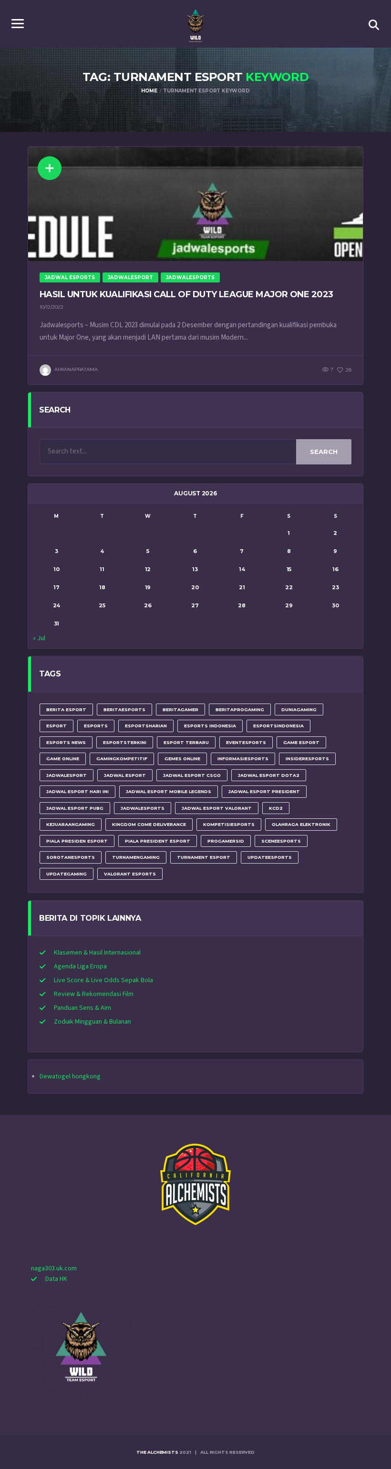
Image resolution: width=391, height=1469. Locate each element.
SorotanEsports (70, 857)
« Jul (39, 638)
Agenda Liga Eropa (80, 966)
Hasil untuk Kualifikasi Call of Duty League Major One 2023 (186, 294)
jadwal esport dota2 (268, 775)
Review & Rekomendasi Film (94, 994)
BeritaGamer (180, 709)
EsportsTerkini (124, 742)
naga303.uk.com (54, 1268)
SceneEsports (281, 841)
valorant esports (130, 873)
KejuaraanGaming (70, 824)
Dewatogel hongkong (70, 1076)
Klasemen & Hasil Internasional (97, 952)
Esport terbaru (186, 742)
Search (324, 451)
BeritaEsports (124, 709)
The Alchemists (157, 1452)
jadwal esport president (264, 791)
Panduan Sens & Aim (82, 1008)
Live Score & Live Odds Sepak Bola (103, 980)
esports (96, 725)
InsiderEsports (307, 758)
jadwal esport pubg (74, 808)
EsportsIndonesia (278, 725)
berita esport (66, 709)
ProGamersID (225, 841)
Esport (56, 725)
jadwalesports (143, 808)
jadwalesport (66, 775)
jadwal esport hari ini (77, 791)
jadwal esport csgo (192, 775)
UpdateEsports (269, 857)
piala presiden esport (77, 841)
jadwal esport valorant (217, 808)
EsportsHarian (146, 725)
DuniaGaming (299, 709)
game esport (301, 742)
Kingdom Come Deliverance (149, 824)
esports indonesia (210, 725)
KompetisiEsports (229, 824)
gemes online (182, 758)
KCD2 (276, 808)
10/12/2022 (51, 307)
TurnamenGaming (136, 857)
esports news (66, 742)
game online (62, 758)
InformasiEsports (242, 758)
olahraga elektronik (301, 824)
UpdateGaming (66, 873)
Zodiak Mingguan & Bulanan (92, 1021)
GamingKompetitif (121, 758)
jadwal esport (125, 775)
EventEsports (246, 742)
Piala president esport (157, 841)
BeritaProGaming (240, 709)
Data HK (56, 1279)
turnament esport (203, 857)
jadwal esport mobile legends (168, 791)
